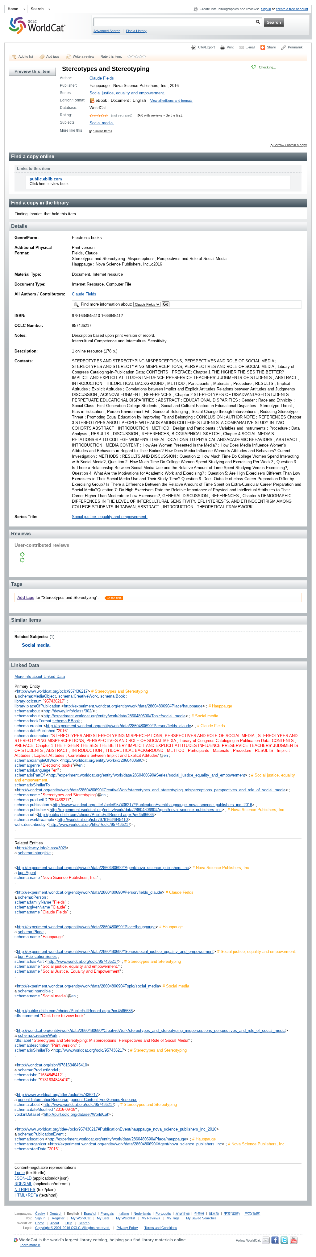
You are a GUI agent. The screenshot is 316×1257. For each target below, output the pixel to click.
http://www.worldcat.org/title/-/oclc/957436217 (89, 824)
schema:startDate (30, 1149)
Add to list (26, 56)
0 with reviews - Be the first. (162, 115)
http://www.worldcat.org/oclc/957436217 (52, 691)
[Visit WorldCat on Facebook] (275, 1243)
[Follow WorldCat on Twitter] (284, 1243)
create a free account (292, 9)
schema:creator (28, 725)
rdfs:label (23, 1040)
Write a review (83, 56)
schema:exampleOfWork (37, 760)
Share (271, 47)
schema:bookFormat (33, 721)
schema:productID (31, 799)
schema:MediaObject (37, 696)
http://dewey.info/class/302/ (68, 711)
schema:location (29, 1139)
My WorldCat (80, 1218)
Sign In (40, 1218)
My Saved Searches (201, 1218)
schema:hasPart (29, 961)
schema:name (27, 795)
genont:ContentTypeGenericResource (104, 1099)
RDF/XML (23, 1183)
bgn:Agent (27, 872)
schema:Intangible (34, 853)
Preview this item (32, 71)
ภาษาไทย (182, 1213)
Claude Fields (101, 78)
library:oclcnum (28, 701)
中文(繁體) (232, 1213)
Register (58, 1218)
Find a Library (136, 31)
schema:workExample (34, 819)
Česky (40, 1213)
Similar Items (102, 131)
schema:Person (32, 897)
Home (39, 1223)
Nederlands (142, 1213)
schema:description (32, 735)
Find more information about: (106, 304)
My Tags (173, 1218)
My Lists (103, 1218)
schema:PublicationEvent (41, 1134)
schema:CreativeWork (78, 696)
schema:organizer (30, 1144)
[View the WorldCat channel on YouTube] (293, 1243)
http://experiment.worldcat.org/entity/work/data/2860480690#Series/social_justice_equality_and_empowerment (146, 775)
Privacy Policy (127, 1228)
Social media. (101, 123)
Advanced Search (107, 31)
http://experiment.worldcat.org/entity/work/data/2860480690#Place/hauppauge (133, 706)
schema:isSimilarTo (32, 785)
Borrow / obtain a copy (290, 145)
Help (68, 1223)
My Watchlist (125, 1218)
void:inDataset (27, 1114)
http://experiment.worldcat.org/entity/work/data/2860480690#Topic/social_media (114, 716)
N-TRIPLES (25, 1189)
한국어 (199, 1213)
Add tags (53, 56)
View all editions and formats (171, 100)
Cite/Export (206, 47)
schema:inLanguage (32, 770)
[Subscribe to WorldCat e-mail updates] (266, 1243)
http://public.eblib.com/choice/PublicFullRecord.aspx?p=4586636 (96, 814)
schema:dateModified (34, 1109)
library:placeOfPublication (37, 706)
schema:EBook (66, 721)
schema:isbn (26, 1075)
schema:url (24, 814)
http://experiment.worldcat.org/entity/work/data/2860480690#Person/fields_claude (118, 725)
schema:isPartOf (30, 775)
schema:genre (27, 765)
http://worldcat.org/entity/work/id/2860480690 (102, 760)
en (166, 755)
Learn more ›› (30, 1245)
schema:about (27, 711)
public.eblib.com (46, 179)
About (54, 1223)
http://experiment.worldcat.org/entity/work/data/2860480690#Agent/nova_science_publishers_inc (136, 809)
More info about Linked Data (40, 676)
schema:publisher (30, 809)
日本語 (214, 1213)
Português (163, 1213)
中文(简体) (252, 1213)
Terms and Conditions (160, 1228)
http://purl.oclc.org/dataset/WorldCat (76, 1114)
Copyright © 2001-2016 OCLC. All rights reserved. (72, 1228)
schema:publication (32, 804)
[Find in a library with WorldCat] (40, 34)
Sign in (266, 9)
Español (90, 1213)
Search (84, 1223)
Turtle (20, 1172)
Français (107, 1213)
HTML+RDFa (26, 1195)
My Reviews (151, 1218)
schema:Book (112, 696)
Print (230, 47)
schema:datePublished (35, 730)
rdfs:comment (27, 1015)
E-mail (250, 47)
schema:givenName (32, 907)
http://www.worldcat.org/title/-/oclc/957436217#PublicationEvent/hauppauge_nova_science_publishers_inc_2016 (152, 804)
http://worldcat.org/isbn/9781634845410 (93, 819)
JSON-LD (23, 1178)
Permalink (295, 47)
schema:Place (31, 931)
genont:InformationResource (43, 1099)
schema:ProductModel (38, 1070)
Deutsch (56, 1213)
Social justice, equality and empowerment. (127, 93)
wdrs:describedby (30, 824)
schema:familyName (33, 902)
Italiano (123, 1213)
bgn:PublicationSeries (37, 956)
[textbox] (178, 22)
